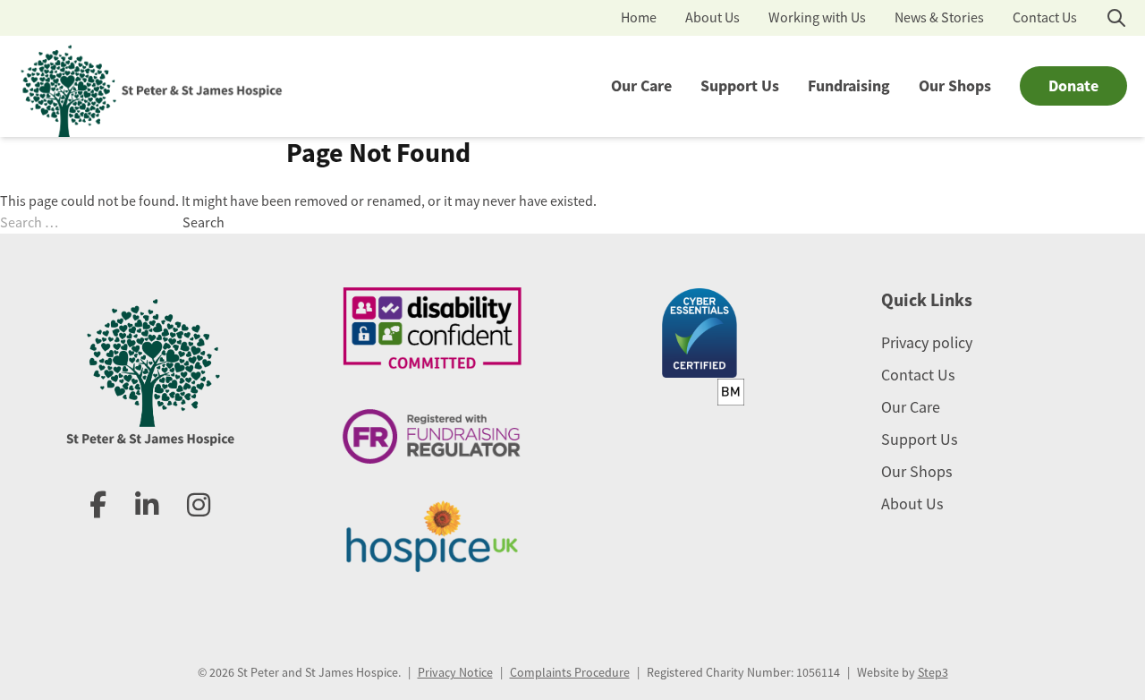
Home (639, 18)
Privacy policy (926, 343)
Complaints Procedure (570, 672)
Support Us (739, 86)
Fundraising (849, 86)
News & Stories (939, 18)
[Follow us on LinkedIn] (146, 506)
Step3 (933, 672)
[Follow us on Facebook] (97, 506)
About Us (712, 18)
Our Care (641, 86)
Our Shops (955, 86)
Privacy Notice (455, 672)
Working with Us (817, 18)
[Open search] (1116, 18)
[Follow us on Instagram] (198, 506)
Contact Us (1045, 18)
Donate (1073, 86)
